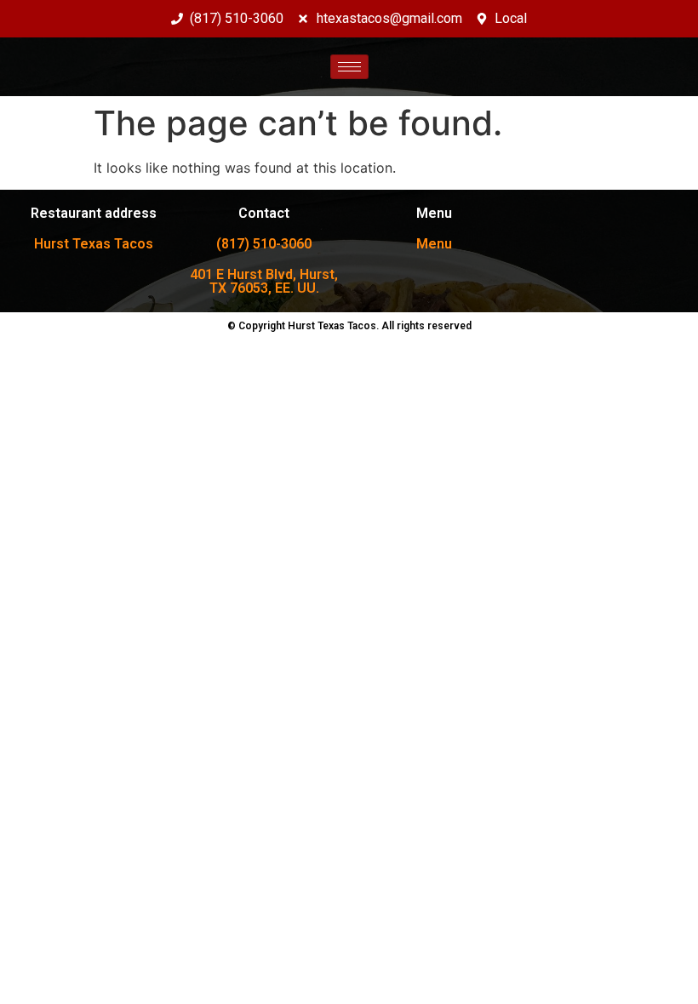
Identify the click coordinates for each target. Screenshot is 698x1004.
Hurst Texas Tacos (93, 244)
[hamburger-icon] (349, 66)
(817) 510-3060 (264, 244)
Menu (434, 244)
